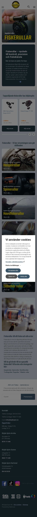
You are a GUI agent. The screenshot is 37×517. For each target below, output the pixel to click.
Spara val (11, 276)
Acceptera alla (13, 270)
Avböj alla (23, 276)
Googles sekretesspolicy (14, 262)
